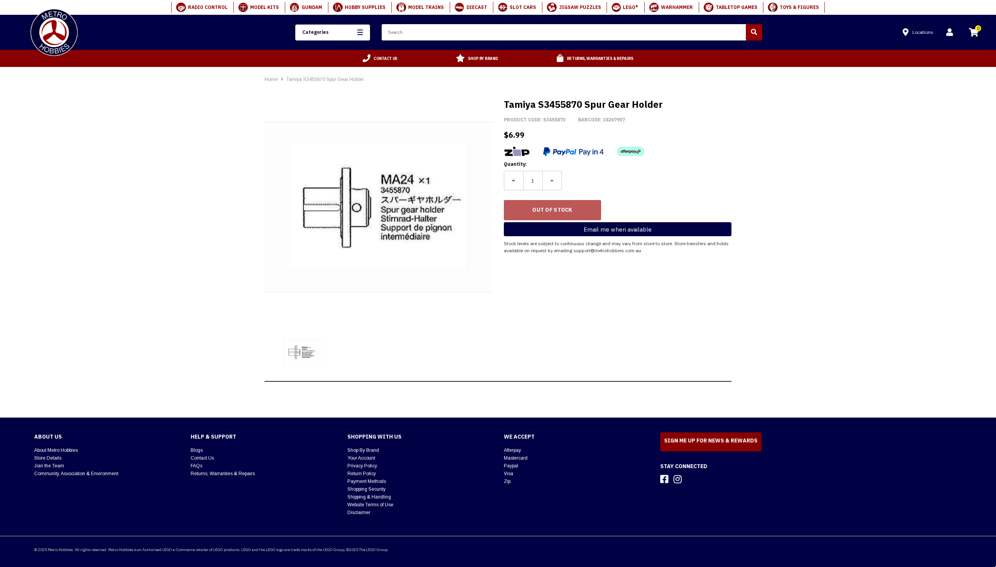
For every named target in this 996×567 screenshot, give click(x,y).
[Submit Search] (754, 32)
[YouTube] (691, 479)
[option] (380, 58)
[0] (973, 33)
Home (271, 79)
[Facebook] (664, 479)
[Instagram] (677, 479)
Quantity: (515, 164)
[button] (332, 32)
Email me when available (618, 229)
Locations (922, 32)
